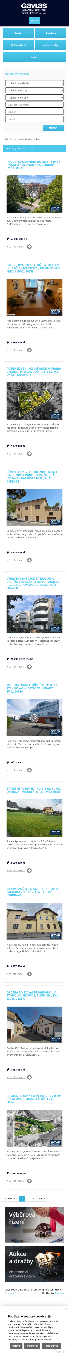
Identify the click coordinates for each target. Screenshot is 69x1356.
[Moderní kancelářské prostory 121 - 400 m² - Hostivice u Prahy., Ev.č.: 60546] (34, 718)
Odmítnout (32, 1346)
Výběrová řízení (18, 45)
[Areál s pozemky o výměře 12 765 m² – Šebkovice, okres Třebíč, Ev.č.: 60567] (34, 1128)
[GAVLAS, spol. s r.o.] (34, 9)
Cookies (9, 1293)
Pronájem (51, 33)
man (59, 1293)
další (41, 1198)
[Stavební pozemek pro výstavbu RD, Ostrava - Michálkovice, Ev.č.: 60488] (34, 818)
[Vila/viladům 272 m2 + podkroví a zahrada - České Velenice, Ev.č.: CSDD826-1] (34, 922)
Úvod (20, 139)
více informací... (16, 246)
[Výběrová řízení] (34, 1225)
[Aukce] (34, 1264)
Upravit (16, 1346)
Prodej (18, 33)
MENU (34, 20)
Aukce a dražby (50, 45)
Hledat (53, 127)
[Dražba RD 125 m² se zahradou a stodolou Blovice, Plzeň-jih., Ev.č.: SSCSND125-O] (34, 1025)
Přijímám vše (51, 1346)
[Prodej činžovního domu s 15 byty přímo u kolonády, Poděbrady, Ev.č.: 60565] (34, 194)
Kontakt (34, 57)
